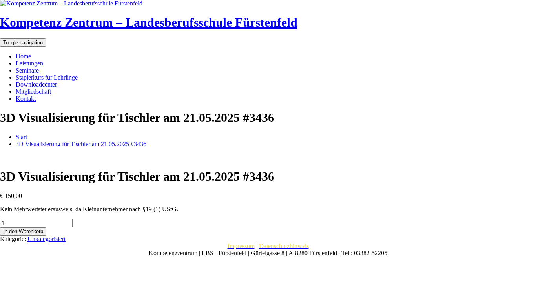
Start (21, 137)
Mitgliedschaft (33, 91)
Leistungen (29, 63)
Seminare (27, 70)
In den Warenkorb (23, 231)
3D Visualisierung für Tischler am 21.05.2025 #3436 (81, 144)
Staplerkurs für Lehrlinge (47, 77)
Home (23, 56)
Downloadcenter (36, 84)
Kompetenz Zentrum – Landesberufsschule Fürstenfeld (148, 22)
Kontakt (26, 98)
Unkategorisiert (46, 239)
